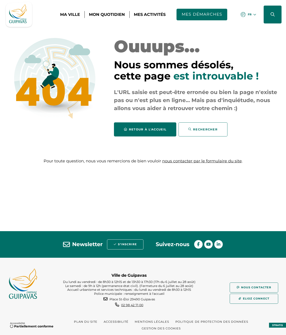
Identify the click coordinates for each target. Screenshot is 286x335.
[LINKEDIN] (218, 244)
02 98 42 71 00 (132, 305)
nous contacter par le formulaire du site (202, 161)
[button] (273, 14)
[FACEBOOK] (198, 244)
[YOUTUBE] (208, 244)
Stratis (277, 325)
